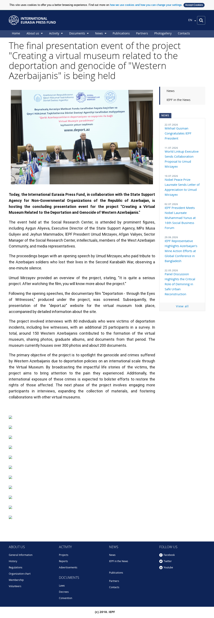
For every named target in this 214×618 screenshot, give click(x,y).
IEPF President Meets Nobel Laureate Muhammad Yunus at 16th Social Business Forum (180, 218)
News (171, 91)
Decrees (64, 592)
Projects (63, 555)
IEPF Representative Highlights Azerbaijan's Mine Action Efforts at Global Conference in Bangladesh (181, 251)
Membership (16, 580)
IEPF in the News (178, 100)
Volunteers (15, 586)
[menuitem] (16, 34)
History (13, 561)
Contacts (114, 587)
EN (190, 20)
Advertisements (68, 567)
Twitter (168, 561)
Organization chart (20, 574)
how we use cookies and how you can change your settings (146, 4)
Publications (116, 573)
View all (182, 306)
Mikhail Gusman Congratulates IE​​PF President (178, 133)
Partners (114, 581)
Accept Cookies (194, 5)
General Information (20, 555)
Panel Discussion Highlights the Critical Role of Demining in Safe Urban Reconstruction (180, 284)
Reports (63, 561)
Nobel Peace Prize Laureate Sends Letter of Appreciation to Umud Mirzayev (182, 187)
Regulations (15, 567)
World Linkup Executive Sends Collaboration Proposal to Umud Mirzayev (182, 159)
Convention (65, 598)
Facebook (169, 555)
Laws (62, 586)
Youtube (168, 567)
